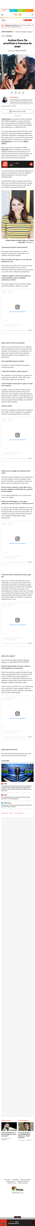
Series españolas (19, 813)
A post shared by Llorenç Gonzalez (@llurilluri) (17, 330)
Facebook (11, 92)
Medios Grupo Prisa (17, 1193)
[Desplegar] (17, 1217)
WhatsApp (19, 92)
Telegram (23, 92)
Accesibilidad (15, 1179)
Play (33, 1223)
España (4, 20)
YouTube (14, 1146)
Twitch (24, 1146)
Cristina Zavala (14, 97)
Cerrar (32, 25)
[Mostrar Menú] (2, 15)
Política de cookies (10, 1181)
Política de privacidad (25, 1179)
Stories (27, 1146)
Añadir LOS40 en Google (19, 111)
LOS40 (4, 10)
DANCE (20, 10)
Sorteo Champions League (23, 32)
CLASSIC (13, 10)
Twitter (15, 92)
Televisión (9, 36)
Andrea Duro (4, 813)
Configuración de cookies (23, 1181)
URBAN (28, 10)
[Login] (32, 14)
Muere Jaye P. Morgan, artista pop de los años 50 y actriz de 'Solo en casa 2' (16, 805)
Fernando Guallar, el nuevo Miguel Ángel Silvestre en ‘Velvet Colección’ (24, 1135)
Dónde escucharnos (23, 1183)
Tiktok (10, 1146)
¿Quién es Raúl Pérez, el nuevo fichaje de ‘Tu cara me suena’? (8, 1134)
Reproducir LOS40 (31, 164)
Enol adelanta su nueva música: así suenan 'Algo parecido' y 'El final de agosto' (15, 797)
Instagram (7, 1146)
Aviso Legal (7, 1179)
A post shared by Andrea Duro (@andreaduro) (17, 458)
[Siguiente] (32, 32)
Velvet (11, 813)
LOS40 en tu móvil (11, 1183)
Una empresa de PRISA (17, 1188)
